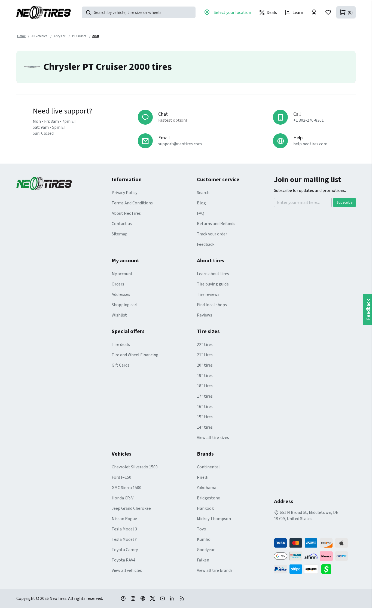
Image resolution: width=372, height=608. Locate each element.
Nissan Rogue (124, 519)
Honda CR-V (122, 498)
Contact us (122, 224)
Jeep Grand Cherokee (131, 508)
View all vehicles (127, 570)
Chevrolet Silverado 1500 (135, 467)
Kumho (204, 539)
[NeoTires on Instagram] (133, 598)
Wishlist (119, 315)
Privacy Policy (124, 193)
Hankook (205, 508)
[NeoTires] (64, 183)
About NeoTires (126, 213)
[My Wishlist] (328, 12)
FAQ (200, 213)
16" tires (205, 407)
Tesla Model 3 (124, 529)
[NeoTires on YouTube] (162, 598)
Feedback (205, 244)
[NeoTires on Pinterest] (142, 598)
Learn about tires (213, 274)
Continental (208, 467)
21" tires (205, 355)
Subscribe (344, 202)
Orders (118, 284)
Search (203, 193)
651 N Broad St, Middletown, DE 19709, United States (306, 515)
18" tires (205, 386)
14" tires (205, 427)
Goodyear (206, 550)
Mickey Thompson (214, 519)
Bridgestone (208, 498)
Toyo (201, 529)
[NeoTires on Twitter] (152, 598)
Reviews (204, 315)
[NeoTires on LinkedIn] (172, 598)
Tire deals (121, 345)
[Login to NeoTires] (314, 12)
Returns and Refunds (216, 224)
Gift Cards (120, 365)
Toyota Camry (125, 550)
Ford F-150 (121, 477)
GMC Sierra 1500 (126, 488)
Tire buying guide (213, 284)
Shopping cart (125, 305)
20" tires (205, 365)
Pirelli (202, 477)
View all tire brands (215, 570)
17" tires (205, 396)
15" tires (205, 417)
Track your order (212, 234)
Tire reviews (208, 294)
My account (122, 274)
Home (21, 36)
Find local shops (212, 305)
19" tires (205, 376)
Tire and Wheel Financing (135, 355)
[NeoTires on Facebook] (123, 598)
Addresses (121, 294)
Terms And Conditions (132, 203)
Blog (201, 203)
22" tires (205, 345)
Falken (203, 560)
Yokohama (206, 488)
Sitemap (119, 234)
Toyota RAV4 (123, 560)
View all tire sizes (213, 438)
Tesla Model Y (124, 539)
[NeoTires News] (182, 598)
